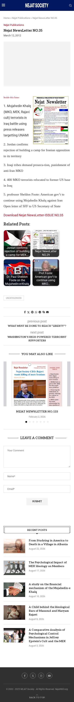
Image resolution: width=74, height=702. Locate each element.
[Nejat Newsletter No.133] (37, 383)
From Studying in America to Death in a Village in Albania (48, 542)
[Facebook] (24, 675)
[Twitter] (33, 675)
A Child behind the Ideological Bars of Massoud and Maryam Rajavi (49, 610)
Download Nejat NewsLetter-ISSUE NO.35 (33, 215)
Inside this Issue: (12, 97)
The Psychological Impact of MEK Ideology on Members (48, 564)
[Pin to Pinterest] (32, 312)
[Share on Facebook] (25, 312)
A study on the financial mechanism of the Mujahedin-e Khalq (49, 588)
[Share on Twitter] (28, 312)
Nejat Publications (21, 18)
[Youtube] (49, 675)
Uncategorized (14, 298)
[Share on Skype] (44, 312)
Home (7, 18)
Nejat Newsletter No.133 (37, 411)
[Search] (70, 5)
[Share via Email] (47, 312)
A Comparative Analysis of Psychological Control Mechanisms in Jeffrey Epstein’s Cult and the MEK (47, 635)
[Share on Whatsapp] (36, 312)
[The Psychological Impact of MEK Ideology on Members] (14, 568)
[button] (7, 392)
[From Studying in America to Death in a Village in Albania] (14, 546)
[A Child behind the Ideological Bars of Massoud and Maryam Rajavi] (14, 612)
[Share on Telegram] (40, 312)
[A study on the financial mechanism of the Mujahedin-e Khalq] (14, 589)
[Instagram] (41, 675)
